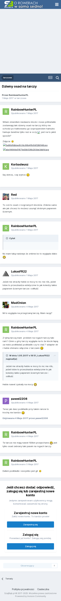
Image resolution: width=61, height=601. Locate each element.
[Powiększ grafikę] (39, 132)
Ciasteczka (43, 589)
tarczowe (21, 98)
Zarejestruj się (30, 524)
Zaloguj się (30, 546)
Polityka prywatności (23, 589)
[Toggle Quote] (7, 238)
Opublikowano (24, 113)
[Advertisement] (30, 41)
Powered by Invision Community (30, 596)
